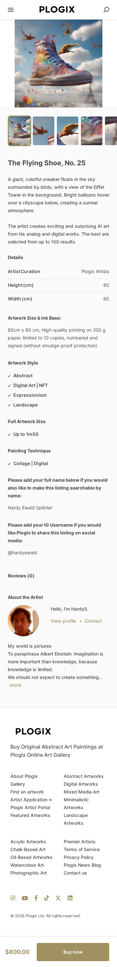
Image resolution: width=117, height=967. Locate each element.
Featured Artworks (30, 815)
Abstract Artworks (84, 776)
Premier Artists (80, 841)
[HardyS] (23, 620)
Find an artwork (27, 791)
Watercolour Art (27, 865)
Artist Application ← (31, 799)
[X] (58, 897)
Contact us (75, 873)
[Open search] (106, 10)
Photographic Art (28, 873)
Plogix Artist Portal (30, 807)
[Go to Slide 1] (19, 131)
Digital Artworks (81, 784)
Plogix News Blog (82, 865)
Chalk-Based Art (28, 849)
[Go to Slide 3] (67, 131)
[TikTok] (46, 897)
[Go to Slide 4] (91, 131)
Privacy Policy (79, 857)
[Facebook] (36, 897)
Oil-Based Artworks (31, 857)
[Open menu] (10, 10)
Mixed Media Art (81, 791)
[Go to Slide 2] (43, 131)
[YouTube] (25, 897)
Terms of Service (82, 849)
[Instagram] (14, 897)
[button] (58, 63)
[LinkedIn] (68, 897)
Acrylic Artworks (28, 841)
